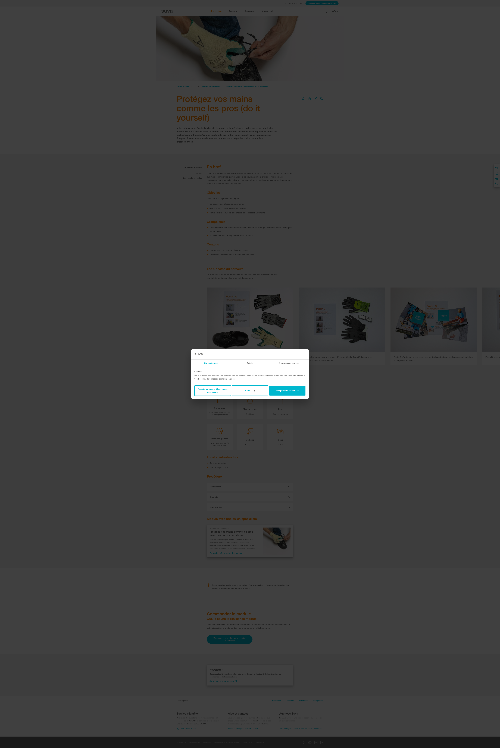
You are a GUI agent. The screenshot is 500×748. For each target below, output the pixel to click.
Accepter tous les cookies (287, 390)
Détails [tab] (250, 363)
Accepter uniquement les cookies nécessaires (212, 390)
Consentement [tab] (211, 363)
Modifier (248, 391)
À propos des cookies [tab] (289, 363)
